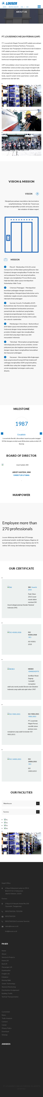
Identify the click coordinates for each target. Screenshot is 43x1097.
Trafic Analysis (7, 1018)
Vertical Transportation (10, 997)
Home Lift (5, 960)
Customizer (6, 1012)
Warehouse (7, 803)
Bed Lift (4, 964)
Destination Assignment (10, 990)
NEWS (4, 7)
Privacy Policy (6, 1028)
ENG (22, 7)
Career (4, 1025)
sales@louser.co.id (11, 926)
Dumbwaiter (6, 970)
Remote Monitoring (9, 987)
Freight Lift (6, 974)
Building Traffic (7, 993)
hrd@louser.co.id (11, 931)
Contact (5, 1022)
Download (5, 1031)
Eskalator (5, 977)
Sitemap (5, 1035)
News (4, 1015)
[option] (21, 432)
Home (4, 951)
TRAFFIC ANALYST (13, 7)
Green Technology (8, 984)
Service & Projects (8, 957)
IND (27, 7)
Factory (6, 812)
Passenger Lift (7, 967)
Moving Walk (6, 980)
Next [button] (41, 433)
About (4, 954)
